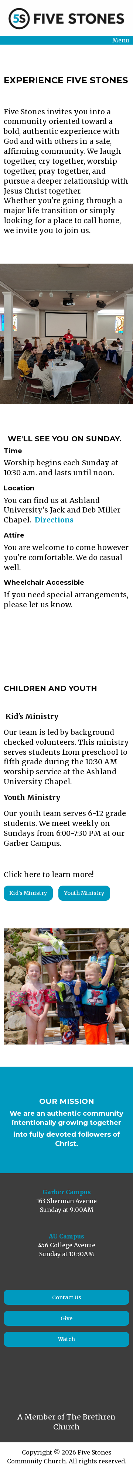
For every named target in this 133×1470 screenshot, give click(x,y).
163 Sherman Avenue (67, 1201)
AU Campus (66, 1236)
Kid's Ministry (28, 893)
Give (66, 1318)
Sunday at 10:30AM (66, 1254)
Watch (66, 1339)
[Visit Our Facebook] (12, 1382)
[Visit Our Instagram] (28, 1382)
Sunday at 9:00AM (66, 1209)
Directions (54, 519)
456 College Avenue (66, 1245)
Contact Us (66, 1297)
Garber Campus (66, 1192)
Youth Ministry (84, 893)
